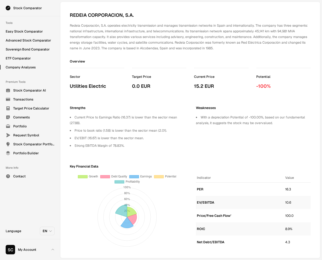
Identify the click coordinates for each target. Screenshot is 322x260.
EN (45, 231)
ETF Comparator (18, 58)
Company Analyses (21, 67)
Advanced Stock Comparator (28, 40)
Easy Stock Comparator (24, 31)
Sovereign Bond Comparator (28, 49)
